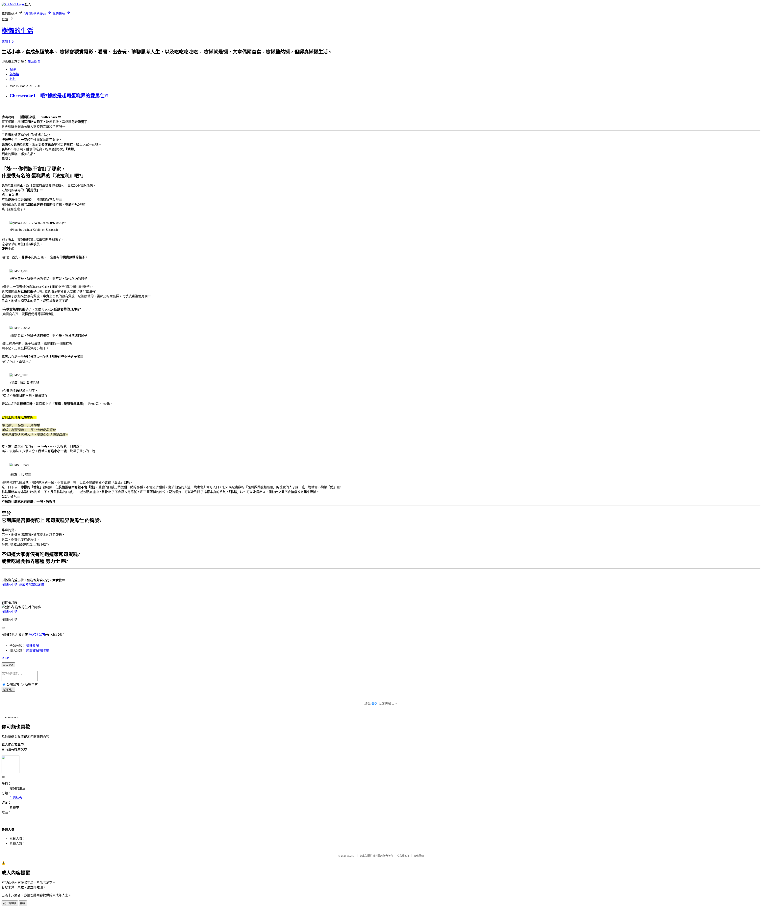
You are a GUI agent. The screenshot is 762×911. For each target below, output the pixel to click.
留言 (42, 634)
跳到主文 (8, 41)
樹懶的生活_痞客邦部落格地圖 (23, 585)
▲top (5, 657)
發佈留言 (8, 689)
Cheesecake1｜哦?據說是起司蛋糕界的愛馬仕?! (59, 95)
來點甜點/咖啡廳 (37, 650)
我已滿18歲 (9, 903)
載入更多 (8, 665)
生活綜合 (34, 61)
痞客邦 (33, 634)
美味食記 (32, 645)
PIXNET (351, 855)
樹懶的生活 (17, 30)
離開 (22, 903)
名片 (13, 79)
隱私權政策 (403, 855)
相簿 (13, 69)
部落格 (14, 74)
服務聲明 (419, 855)
